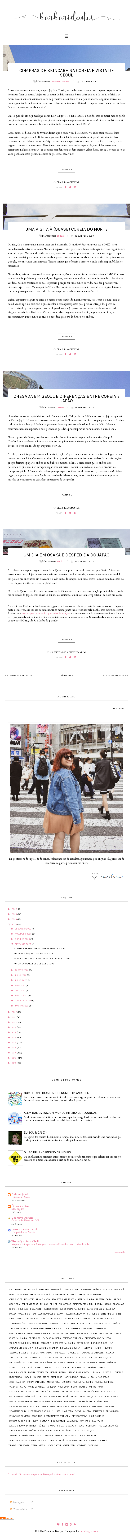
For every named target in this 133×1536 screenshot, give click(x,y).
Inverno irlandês (76, 1362)
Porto (107, 1401)
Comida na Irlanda (37, 1323)
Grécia (23, 1357)
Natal (23, 1387)
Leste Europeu (78, 1367)
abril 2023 (20, 990)
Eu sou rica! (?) (35, 1132)
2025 (14, 914)
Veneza (53, 1440)
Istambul (13, 1367)
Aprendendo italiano (90, 1294)
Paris (82, 1396)
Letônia (92, 1367)
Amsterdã (119, 1289)
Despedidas (100, 1328)
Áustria (100, 1299)
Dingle (94, 1333)
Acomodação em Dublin (36, 1289)
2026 (14, 909)
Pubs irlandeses (64, 1411)
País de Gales (108, 1392)
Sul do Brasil (53, 1430)
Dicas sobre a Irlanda (38, 1333)
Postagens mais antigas (115, 675)
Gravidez (13, 1357)
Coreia (65, 81)
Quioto (87, 1411)
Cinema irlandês (72, 1318)
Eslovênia (46, 1343)
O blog (92, 1387)
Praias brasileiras (59, 1406)
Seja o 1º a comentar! (68, 182)
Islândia (111, 1362)
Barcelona (14, 1304)
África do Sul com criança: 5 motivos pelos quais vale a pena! (41, 1474)
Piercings (57, 1401)
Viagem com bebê (98, 1440)
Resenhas (37, 1416)
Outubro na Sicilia (20, 1197)
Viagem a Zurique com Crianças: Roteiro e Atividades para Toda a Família (50, 1244)
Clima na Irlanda (105, 1318)
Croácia (116, 1323)
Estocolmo (83, 1343)
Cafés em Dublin (95, 1309)
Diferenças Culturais (63, 1333)
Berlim (53, 1304)
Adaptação (56, 1289)
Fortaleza (59, 1353)
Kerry (38, 1367)
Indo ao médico (16, 1362)
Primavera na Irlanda (103, 1406)
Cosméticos (83, 1323)
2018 (14, 1032)
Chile (118, 1314)
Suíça (41, 1430)
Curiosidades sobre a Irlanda (45, 1328)
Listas (62, 1372)
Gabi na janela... (21, 1194)
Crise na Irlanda (101, 1323)
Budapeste (35, 1309)
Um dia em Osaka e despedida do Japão (66, 555)
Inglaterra (32, 1362)
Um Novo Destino (22, 1217)
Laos (57, 1367)
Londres (118, 1372)
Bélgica (44, 1304)
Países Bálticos (33, 1396)
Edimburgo (35, 1338)
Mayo (83, 1377)
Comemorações (17, 1323)
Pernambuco (25, 1401)
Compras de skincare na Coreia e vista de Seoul (66, 73)
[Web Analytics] (7, 1518)
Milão (91, 1377)
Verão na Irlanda (68, 1440)
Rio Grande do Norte (19, 1421)
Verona (83, 1440)
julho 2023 (21, 975)
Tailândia (67, 1430)
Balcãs (117, 1299)
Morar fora (53, 1382)
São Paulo (97, 1421)
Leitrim (65, 1367)
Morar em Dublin (36, 1382)
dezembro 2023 (23, 929)
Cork (72, 1323)
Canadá (12, 1314)
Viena (34, 1445)
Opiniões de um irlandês (21, 1392)
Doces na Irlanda (17, 1338)
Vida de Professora (18, 1445)
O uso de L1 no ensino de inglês (47, 1152)
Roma (35, 1421)
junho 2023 (21, 980)
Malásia (37, 1377)
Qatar (78, 1411)
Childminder (107, 1314)
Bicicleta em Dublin (83, 1304)
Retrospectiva (79, 1416)
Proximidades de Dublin (40, 1411)
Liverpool (107, 1372)
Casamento (24, 1314)
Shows (51, 1426)
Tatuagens (79, 1430)
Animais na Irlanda (18, 1294)
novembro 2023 (23, 934)
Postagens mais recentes (18, 675)
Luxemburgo (15, 1377)
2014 (14, 1053)
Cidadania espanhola (27, 1318)
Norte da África (36, 1387)
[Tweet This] (70, 187)
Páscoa (12, 1401)
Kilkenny (47, 1367)
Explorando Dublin (70, 1348)
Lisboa (53, 1372)
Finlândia (107, 1348)
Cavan (60, 1314)
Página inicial (67, 675)
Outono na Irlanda (71, 1392)
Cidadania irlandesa (51, 1318)
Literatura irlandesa (79, 1372)
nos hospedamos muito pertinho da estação (46, 613)
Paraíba (74, 1396)
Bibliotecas (65, 1304)
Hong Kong (81, 1357)
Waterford (69, 1445)
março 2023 (21, 995)
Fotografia (72, 1353)
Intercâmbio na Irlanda (52, 1362)
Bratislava (118, 1304)
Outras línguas (91, 1392)
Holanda (68, 1357)
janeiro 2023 (22, 1006)
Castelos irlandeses (44, 1314)
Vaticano (42, 1440)
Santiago (85, 1421)
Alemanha (86, 1289)
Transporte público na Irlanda (59, 1435)
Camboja (110, 1309)
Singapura (71, 1426)
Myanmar (13, 1387)
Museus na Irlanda (83, 1382)
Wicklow (93, 1445)
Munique (66, 1382)
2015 (14, 1047)
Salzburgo (72, 1421)
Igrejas (93, 1357)
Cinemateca (89, 1318)
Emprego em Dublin (73, 1338)
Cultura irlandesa (18, 1328)
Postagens (18, 1502)
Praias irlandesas (80, 1406)
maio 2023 (20, 985)
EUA (111, 1343)
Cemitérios (93, 1314)
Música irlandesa (104, 1382)
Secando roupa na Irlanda (22, 1426)
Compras (56, 81)
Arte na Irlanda (86, 1299)
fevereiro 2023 (23, 1000)
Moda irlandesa (16, 1382)
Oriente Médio (43, 1392)
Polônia (98, 1401)
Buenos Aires (50, 1309)
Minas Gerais (102, 1377)
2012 (14, 1063)
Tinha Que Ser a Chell (25, 1241)
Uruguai (91, 1435)
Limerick (102, 1367)
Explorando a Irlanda (46, 1348)
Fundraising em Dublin (92, 1353)
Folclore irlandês (18, 1353)
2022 (14, 1012)
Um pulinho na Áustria (23, 1232)
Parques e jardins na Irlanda (102, 1396)
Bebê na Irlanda (30, 1304)
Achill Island (15, 1289)
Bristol (12, 1309)
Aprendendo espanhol (65, 1294)
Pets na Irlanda (42, 1401)
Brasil (108, 1304)
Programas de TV (17, 1411)
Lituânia (96, 1372)
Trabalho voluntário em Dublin (24, 1435)
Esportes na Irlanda (64, 1343)
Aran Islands (43, 1299)
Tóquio (91, 1430)
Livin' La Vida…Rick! (24, 1229)
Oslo (56, 1392)
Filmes (97, 1348)
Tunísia (81, 1435)
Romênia (44, 1421)
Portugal (35, 1406)
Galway (110, 1353)
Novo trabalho (79, 1387)
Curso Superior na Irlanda (78, 1328)
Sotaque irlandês (108, 1426)
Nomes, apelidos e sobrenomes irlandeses (56, 1093)
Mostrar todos (120, 1252)
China (11, 1318)
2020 (14, 1022)
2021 (14, 1017)
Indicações (105, 1357)
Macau (27, 1377)
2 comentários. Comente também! (68, 652)
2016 (14, 1042)
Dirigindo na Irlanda (110, 1333)
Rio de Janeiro (96, 1416)
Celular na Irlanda (75, 1314)
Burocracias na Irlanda (72, 1309)
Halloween (35, 1357)
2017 (14, 1037)
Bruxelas (23, 1309)
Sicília (60, 1426)
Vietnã (42, 1445)
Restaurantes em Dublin (57, 1416)
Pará (65, 1396)
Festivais (87, 1348)
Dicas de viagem (16, 1333)
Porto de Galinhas (18, 1406)
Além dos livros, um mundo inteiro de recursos (60, 1113)
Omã (100, 1387)
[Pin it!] (75, 187)
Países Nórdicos (52, 1396)
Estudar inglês (99, 1343)
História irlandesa (52, 1357)
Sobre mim (91, 1426)
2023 (14, 924)
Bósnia (99, 1304)
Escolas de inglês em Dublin (23, 1343)
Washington (54, 1445)
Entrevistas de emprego (98, 1338)
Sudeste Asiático (17, 1430)
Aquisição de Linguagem (21, 1299)
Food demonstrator (41, 1353)
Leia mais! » (66, 169)
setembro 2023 (23, 944)
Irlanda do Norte (96, 1362)
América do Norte (102, 1289)
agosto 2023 (22, 970)
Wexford (81, 1445)
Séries (41, 1426)
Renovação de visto (19, 1416)
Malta (46, 1377)
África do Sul (71, 1289)
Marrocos (56, 1377)
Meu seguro (17, 1209)
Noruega (51, 1387)
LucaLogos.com (89, 1531)
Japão (60, 561)
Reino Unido (112, 1411)
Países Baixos (15, 1396)
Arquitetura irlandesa (64, 1299)
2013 (14, 1058)
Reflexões (98, 1411)
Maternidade (71, 1377)
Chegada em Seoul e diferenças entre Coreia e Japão (67, 398)
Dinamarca (82, 1333)
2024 (14, 919)
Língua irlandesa (17, 1372)
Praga (45, 1406)
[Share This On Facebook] (65, 187)
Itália (22, 1367)
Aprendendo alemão (40, 1294)
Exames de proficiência (20, 1348)
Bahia (109, 1299)
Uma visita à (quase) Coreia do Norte (66, 229)
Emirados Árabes (52, 1338)
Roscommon (58, 1421)
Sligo (81, 1426)
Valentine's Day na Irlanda (22, 1440)
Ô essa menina (20, 1206)
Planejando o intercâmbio (78, 1401)
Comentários (19, 1509)
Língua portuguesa (38, 1372)
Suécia (32, 1430)
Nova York (63, 1387)
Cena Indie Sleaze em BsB (25, 1220)
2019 (14, 1027)
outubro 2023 (22, 939)
